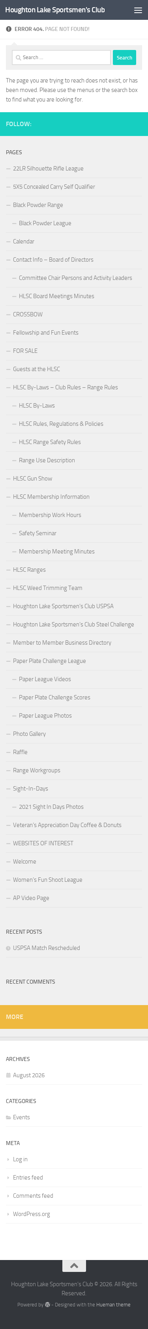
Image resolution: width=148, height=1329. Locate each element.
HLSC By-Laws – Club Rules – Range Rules (65, 387)
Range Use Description (47, 460)
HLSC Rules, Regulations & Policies (61, 423)
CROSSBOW (28, 314)
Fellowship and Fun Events (46, 332)
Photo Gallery (29, 733)
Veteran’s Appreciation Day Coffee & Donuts (67, 825)
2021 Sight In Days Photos (51, 806)
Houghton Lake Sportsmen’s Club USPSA (63, 606)
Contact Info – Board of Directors (53, 259)
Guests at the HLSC (36, 369)
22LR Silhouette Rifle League (48, 168)
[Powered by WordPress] (47, 1304)
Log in (20, 1159)
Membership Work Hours (50, 515)
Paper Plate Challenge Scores (54, 697)
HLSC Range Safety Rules (50, 442)
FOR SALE (25, 350)
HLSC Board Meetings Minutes (56, 296)
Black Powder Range (38, 205)
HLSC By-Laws (37, 405)
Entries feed (28, 1177)
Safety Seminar (37, 533)
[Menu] (138, 10)
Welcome (24, 861)
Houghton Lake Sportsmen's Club (55, 9)
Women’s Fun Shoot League (47, 879)
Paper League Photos (45, 715)
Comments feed (33, 1195)
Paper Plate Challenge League (49, 660)
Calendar (23, 241)
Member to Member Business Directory (62, 642)
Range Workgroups (36, 770)
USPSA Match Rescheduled (46, 948)
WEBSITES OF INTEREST (43, 843)
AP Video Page (31, 898)
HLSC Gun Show (32, 478)
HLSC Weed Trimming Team (47, 588)
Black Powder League (45, 223)
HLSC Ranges (29, 569)
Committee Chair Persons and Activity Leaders (75, 278)
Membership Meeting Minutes (57, 551)
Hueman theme (113, 1305)
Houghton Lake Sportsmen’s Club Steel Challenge (73, 624)
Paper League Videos (45, 679)
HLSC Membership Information (51, 496)
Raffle (20, 752)
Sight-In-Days (30, 788)
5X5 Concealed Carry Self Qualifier (54, 186)
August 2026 (29, 1075)
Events (21, 1117)
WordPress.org (31, 1214)
